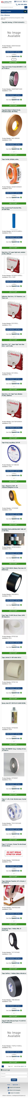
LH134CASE (14, 508)
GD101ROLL (14, 323)
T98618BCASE (15, 1000)
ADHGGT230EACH (16, 187)
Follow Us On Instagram (14, 1090)
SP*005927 (14, 778)
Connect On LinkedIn (15, 1093)
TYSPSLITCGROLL (16, 1046)
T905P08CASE (15, 860)
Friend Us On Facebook (14, 1087)
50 (23, 1066)
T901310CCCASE (16, 823)
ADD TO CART (14, 62)
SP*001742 (14, 682)
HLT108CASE (15, 465)
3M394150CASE (15, 46)
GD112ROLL (14, 373)
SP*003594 (14, 728)
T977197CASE (15, 952)
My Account (18, 1)
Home (8, 1084)
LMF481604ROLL (16, 547)
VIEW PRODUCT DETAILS (14, 52)
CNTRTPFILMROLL (16, 231)
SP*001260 (14, 636)
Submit (14, 1080)
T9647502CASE (15, 907)
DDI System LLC (21, 1095)
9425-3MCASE (15, 138)
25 (21, 1066)
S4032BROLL (15, 594)
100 (25, 1066)
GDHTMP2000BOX (16, 421)
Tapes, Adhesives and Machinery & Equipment (10, 17)
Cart (25, 1)
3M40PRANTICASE (16, 89)
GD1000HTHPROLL (16, 275)
